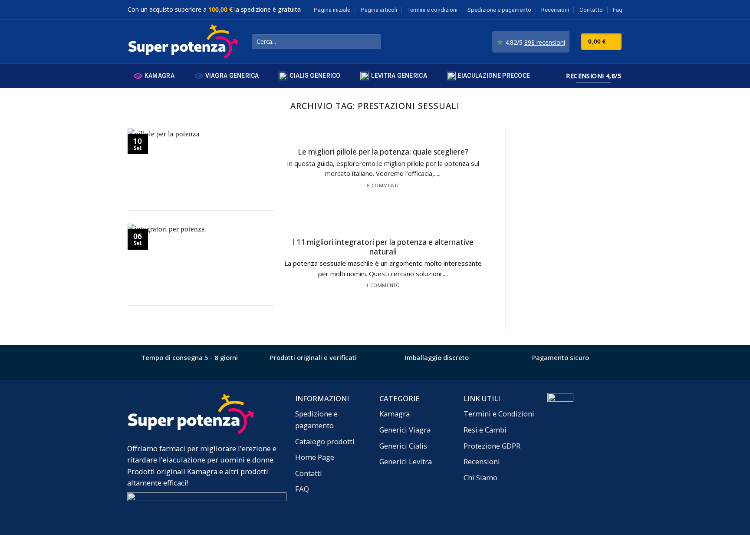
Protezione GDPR (492, 446)
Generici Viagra (405, 430)
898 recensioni (544, 42)
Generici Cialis (403, 446)
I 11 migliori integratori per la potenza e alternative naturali (383, 247)
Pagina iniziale (332, 10)
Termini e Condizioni (499, 414)
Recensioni (555, 10)
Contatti (308, 473)
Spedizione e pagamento (499, 10)
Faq (617, 10)
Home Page (314, 457)
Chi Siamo (480, 477)
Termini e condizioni (432, 10)
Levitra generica (399, 75)
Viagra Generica (232, 75)
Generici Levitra (405, 461)
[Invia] (372, 42)
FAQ (302, 489)
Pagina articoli (379, 10)
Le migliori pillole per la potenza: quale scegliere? (383, 152)
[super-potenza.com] (183, 42)
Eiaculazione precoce (494, 75)
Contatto (591, 10)
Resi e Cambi (485, 430)
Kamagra (159, 75)
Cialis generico (314, 75)
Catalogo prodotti (325, 441)
